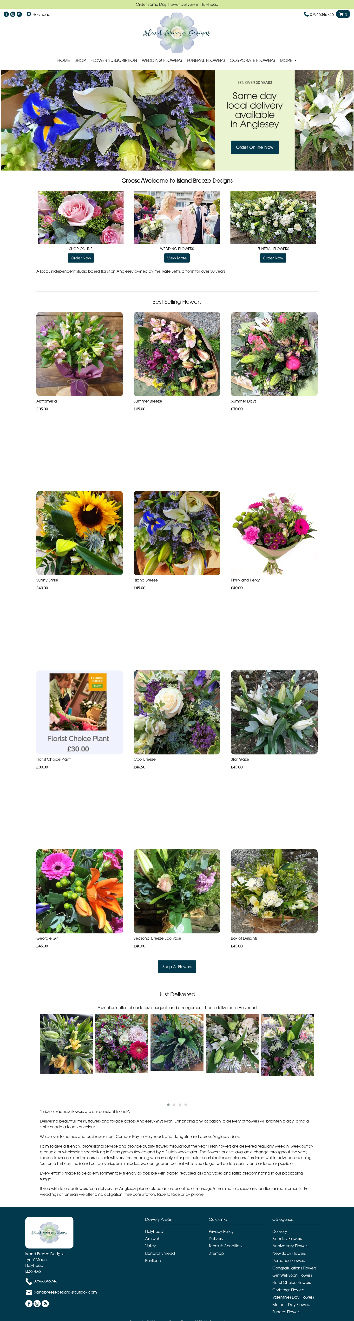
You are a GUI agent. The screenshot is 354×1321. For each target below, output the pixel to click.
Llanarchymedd (160, 1253)
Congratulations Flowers (294, 1268)
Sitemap (216, 1253)
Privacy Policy (221, 1231)
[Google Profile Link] (19, 14)
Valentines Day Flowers (293, 1297)
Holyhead (154, 1231)
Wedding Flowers (162, 60)
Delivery (216, 1238)
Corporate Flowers (252, 60)
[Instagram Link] (12, 14)
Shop (80, 60)
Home (63, 60)
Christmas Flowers (288, 1290)
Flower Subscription (114, 60)
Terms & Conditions (226, 1245)
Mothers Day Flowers (291, 1304)
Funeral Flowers (206, 60)
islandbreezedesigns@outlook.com (65, 1292)
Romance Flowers (288, 1260)
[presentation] (175, 1098)
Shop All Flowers (177, 966)
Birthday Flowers (287, 1238)
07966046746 (322, 14)
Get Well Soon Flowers (292, 1275)
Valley (150, 1245)
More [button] (286, 60)
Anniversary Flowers (290, 1245)
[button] (168, 1104)
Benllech (153, 1260)
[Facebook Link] (6, 14)
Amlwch (152, 1238)
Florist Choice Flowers (291, 1282)
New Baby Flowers (289, 1253)
